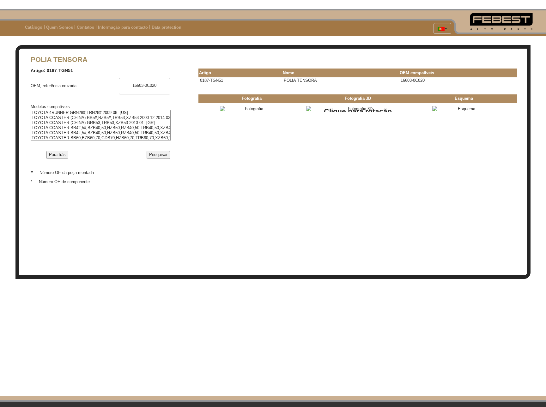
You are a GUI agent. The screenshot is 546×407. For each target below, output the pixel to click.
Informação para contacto (123, 27)
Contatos (85, 27)
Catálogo (33, 27)
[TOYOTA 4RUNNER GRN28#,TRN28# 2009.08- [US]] (100, 112)
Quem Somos (59, 27)
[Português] (442, 28)
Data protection (166, 27)
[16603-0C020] (144, 85)
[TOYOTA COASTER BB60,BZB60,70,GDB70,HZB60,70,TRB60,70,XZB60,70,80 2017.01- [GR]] (100, 138)
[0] (144, 80)
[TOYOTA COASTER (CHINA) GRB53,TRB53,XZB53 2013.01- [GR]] (100, 122)
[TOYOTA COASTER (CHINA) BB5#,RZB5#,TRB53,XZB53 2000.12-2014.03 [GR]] (100, 117)
